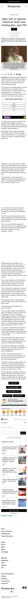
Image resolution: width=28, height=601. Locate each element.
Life (2, 567)
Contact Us (4, 583)
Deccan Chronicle (6, 531)
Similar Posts (6, 516)
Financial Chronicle (7, 536)
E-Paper (3, 576)
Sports (3, 544)
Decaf (3, 562)
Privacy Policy (5, 581)
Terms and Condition (7, 573)
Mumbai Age (4, 560)
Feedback (4, 578)
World (3, 547)
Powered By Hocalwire (6, 597)
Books (3, 542)
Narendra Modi (13, 383)
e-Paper (9, 1)
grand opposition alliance (13, 387)
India (14, 29)
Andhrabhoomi (5, 533)
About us (4, 565)
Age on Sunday (15, 1)
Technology (4, 552)
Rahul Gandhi (7, 395)
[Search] (26, 6)
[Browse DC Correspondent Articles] (4, 401)
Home (3, 529)
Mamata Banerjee (19, 395)
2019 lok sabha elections (13, 391)
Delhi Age (4, 558)
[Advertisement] (14, 151)
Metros (3, 549)
